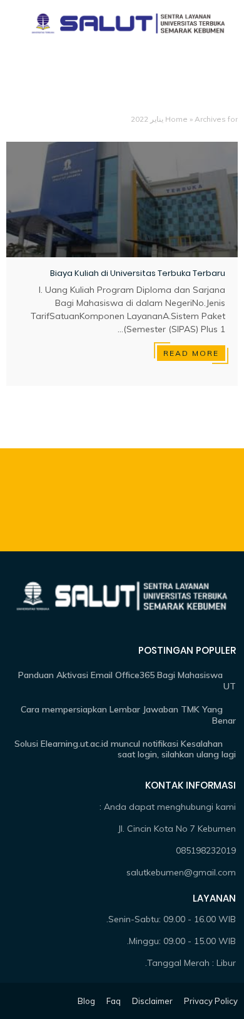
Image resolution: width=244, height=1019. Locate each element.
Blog (86, 1001)
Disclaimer (152, 1001)
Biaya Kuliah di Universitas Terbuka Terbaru (137, 273)
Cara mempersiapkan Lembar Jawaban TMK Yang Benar (128, 715)
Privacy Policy (211, 1001)
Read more (191, 353)
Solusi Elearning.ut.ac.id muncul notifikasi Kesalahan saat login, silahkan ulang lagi (125, 749)
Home (176, 119)
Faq (113, 1001)
